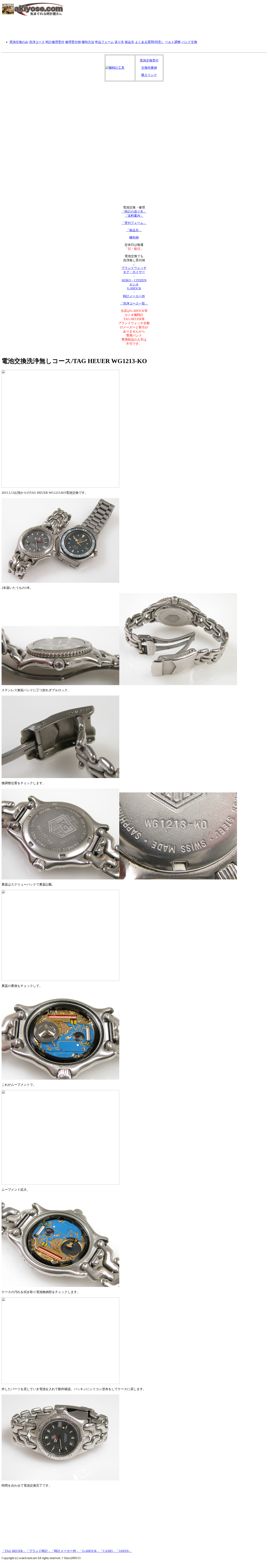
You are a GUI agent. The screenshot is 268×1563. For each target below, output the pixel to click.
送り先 (119, 42)
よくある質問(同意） (149, 42)
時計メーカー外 (134, 296)
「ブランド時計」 (38, 1551)
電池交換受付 (149, 60)
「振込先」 (134, 230)
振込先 (129, 42)
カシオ (134, 284)
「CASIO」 (108, 1551)
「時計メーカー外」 (65, 1551)
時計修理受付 (55, 42)
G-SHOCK (134, 288)
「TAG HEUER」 (14, 1551)
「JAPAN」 (124, 1551)
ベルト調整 (173, 42)
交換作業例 (149, 67)
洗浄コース (37, 42)
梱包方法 (88, 42)
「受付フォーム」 (134, 223)
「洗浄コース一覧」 (134, 303)
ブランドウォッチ (134, 268)
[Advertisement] (134, 28)
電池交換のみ (18, 42)
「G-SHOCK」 (89, 1551)
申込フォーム (104, 42)
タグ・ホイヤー (134, 272)
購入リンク (149, 75)
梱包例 (134, 237)
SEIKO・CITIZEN (134, 280)
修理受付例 (73, 42)
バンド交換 (189, 42)
